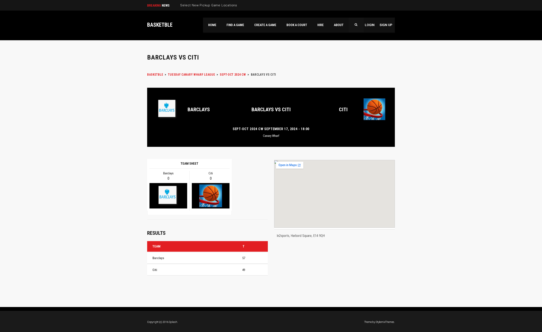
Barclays (199, 110)
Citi (343, 110)
